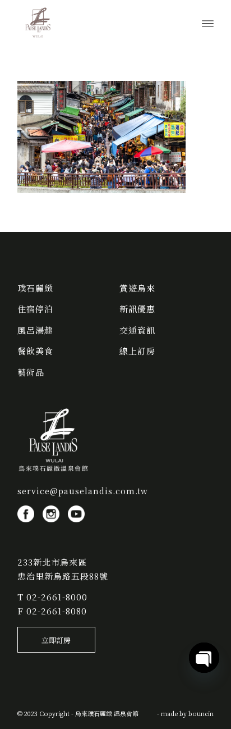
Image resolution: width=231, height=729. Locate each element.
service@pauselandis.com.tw (82, 490)
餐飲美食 (35, 351)
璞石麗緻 (35, 288)
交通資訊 (137, 330)
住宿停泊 (35, 309)
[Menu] (208, 22)
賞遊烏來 (137, 288)
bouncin (201, 713)
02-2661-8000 (56, 597)
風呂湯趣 (35, 330)
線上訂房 (137, 351)
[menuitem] (208, 22)
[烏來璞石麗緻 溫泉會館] (95, 22)
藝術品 (30, 372)
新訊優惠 (137, 309)
